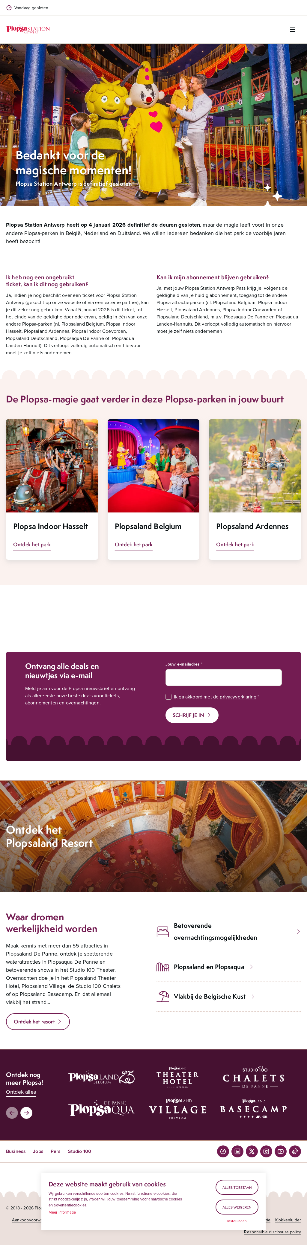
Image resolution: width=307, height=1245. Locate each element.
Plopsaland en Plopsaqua (209, 966)
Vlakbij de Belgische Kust (210, 996)
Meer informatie (62, 1212)
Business (16, 1151)
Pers (56, 1151)
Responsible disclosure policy (272, 1232)
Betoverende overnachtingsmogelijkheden (215, 931)
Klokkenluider (288, 1220)
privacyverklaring (238, 697)
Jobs (38, 1151)
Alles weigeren (237, 1207)
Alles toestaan (237, 1187)
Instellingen (237, 1221)
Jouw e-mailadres (182, 664)
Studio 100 (79, 1151)
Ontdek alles (21, 1092)
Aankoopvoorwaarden (33, 1220)
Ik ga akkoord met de (215, 697)
